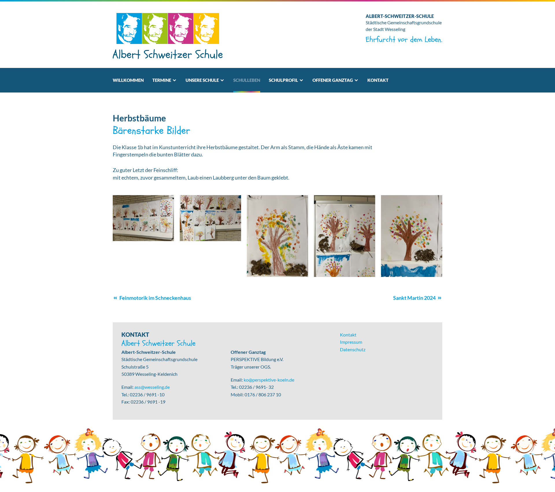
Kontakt (377, 80)
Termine (161, 80)
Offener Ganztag (332, 80)
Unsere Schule (202, 80)
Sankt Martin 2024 (414, 298)
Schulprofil (283, 80)
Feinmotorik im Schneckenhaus (155, 298)
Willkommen (128, 80)
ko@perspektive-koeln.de (269, 379)
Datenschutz (352, 349)
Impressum (351, 342)
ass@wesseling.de (152, 387)
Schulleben (246, 80)
